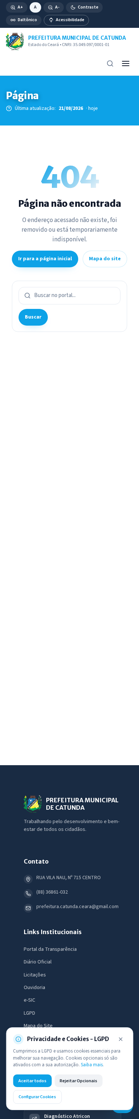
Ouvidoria (34, 987)
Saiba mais (92, 1064)
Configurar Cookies (37, 1096)
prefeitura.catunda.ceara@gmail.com (77, 906)
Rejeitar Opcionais (78, 1080)
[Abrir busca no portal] (110, 63)
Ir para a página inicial (45, 258)
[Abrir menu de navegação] (125, 63)
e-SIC (29, 1000)
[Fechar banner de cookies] (120, 1039)
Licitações (35, 975)
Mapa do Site (38, 1026)
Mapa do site (105, 258)
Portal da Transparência (50, 949)
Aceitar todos (32, 1080)
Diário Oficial (38, 962)
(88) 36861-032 (52, 892)
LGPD (29, 1013)
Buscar (33, 317)
